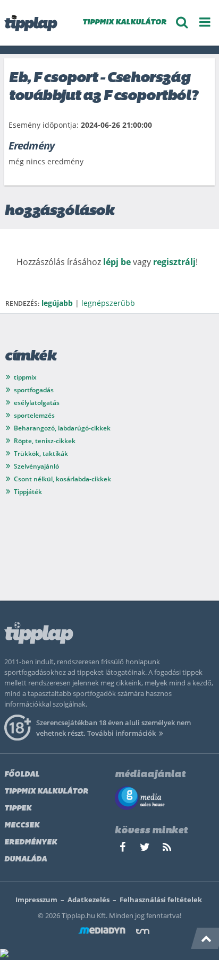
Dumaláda (25, 860)
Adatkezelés (89, 899)
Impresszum (36, 899)
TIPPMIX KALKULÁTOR (124, 23)
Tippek (17, 809)
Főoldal (21, 775)
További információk (121, 733)
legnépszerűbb (108, 303)
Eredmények (30, 843)
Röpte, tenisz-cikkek (44, 440)
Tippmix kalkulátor (46, 792)
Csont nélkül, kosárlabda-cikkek (62, 478)
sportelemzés (34, 415)
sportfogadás (34, 389)
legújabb (57, 303)
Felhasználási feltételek (161, 899)
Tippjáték (28, 491)
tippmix (25, 377)
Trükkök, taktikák (41, 453)
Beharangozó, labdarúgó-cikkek (62, 428)
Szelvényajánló (36, 466)
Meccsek (21, 826)
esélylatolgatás (37, 402)
